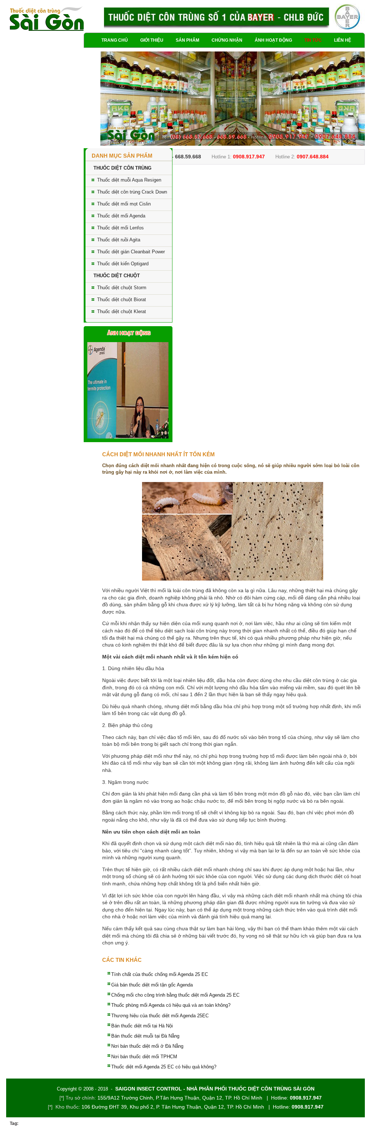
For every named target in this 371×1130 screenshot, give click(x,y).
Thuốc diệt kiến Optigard (123, 263)
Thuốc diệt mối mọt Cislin (124, 204)
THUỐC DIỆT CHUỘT (116, 275)
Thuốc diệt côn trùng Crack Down (132, 192)
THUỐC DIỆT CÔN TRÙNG (122, 168)
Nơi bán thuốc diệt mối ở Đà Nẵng (147, 1046)
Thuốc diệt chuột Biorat (121, 299)
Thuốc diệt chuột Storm (121, 287)
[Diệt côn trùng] (47, 19)
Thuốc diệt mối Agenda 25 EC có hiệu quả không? (163, 1066)
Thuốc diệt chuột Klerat (121, 311)
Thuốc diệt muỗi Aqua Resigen (129, 180)
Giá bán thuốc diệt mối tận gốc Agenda (152, 985)
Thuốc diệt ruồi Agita (118, 239)
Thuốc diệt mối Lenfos (120, 227)
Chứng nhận (227, 40)
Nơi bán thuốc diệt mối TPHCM (144, 1056)
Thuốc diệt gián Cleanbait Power (131, 251)
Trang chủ (114, 40)
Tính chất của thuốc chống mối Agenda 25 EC (159, 974)
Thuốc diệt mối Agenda (121, 216)
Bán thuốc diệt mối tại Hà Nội (142, 1026)
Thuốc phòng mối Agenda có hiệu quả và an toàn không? (170, 1005)
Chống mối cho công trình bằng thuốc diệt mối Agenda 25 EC (175, 995)
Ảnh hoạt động (273, 40)
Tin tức (313, 40)
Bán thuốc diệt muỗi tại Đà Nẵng (145, 1036)
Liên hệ (342, 40)
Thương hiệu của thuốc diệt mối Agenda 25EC (160, 1015)
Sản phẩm (187, 40)
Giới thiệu (151, 40)
